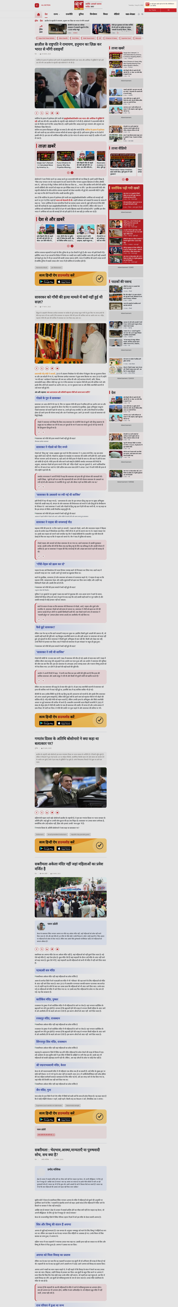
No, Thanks (152, 10)
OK (168, 10)
